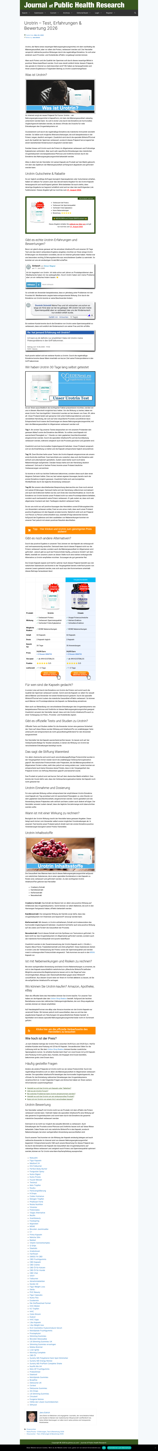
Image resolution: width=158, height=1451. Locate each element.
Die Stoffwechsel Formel (40, 1303)
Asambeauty (35, 1218)
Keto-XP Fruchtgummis (39, 1369)
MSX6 (92, 952)
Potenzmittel (31, 1429)
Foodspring (34, 1221)
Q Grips (33, 1246)
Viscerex (33, 1207)
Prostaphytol (35, 1333)
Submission (38, 13)
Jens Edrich (36, 37)
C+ (31, 1232)
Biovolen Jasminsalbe (39, 1229)
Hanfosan (34, 1254)
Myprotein (34, 1224)
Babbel (33, 1240)
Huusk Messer (36, 1180)
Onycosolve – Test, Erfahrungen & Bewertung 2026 (45, 1434)
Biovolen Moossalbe (38, 1339)
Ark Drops (34, 1391)
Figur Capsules (36, 1295)
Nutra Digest (35, 1174)
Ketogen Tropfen (37, 1199)
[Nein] (155, 1448)
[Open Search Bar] (135, 13)
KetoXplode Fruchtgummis (41, 1331)
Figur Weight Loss (37, 1287)
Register (109, 13)
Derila (32, 1289)
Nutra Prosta (35, 1177)
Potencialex (35, 1210)
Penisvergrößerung (38, 1191)
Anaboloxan (35, 1251)
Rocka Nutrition (36, 1204)
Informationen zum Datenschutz (119, 1448)
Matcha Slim (35, 1237)
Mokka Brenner (36, 1347)
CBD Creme (35, 1265)
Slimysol (33, 1405)
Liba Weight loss (37, 1325)
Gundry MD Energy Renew (41, 1361)
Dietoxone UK (35, 1383)
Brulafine (33, 1380)
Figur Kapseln (35, 1160)
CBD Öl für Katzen (37, 1267)
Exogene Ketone (37, 1399)
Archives (66, 13)
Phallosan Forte (36, 1202)
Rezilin (32, 1215)
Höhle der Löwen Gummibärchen (44, 1402)
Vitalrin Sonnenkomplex (40, 1243)
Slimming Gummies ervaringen (43, 1344)
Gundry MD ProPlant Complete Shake (46, 1363)
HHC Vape (34, 1320)
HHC (32, 1311)
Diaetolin (33, 1248)
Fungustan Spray (37, 1171)
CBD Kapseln (35, 1262)
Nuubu (32, 1188)
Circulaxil (33, 1396)
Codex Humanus (37, 1196)
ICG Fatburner (36, 1166)
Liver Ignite (34, 1350)
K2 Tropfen (34, 1309)
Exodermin (34, 1300)
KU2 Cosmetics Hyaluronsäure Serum (46, 1328)
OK (104, 1448)
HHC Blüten (35, 1306)
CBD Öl (33, 1355)
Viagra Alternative (37, 1213)
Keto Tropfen (35, 1185)
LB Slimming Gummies (39, 1394)
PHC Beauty (35, 1292)
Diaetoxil (33, 1374)
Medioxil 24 (35, 1163)
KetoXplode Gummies (39, 1377)
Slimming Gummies (38, 1336)
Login (97, 13)
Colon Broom (35, 1314)
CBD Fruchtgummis (38, 1259)
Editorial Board (82, 13)
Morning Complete (37, 1352)
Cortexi (33, 1385)
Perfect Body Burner (38, 1169)
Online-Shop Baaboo (59, 998)
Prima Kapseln (36, 1235)
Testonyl (33, 1182)
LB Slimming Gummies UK (41, 1342)
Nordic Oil (34, 1284)
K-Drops (33, 1193)
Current (53, 13)
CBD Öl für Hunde (37, 1270)
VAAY (32, 1276)
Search (24, 13)
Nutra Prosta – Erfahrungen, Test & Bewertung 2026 (45, 1431)
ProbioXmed (35, 1372)
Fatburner (34, 1278)
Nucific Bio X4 (36, 1366)
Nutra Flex (34, 1298)
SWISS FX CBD (36, 1257)
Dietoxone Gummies (38, 1388)
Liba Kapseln (35, 1322)
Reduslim (34, 1158)
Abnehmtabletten (37, 1281)
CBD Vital (34, 1273)
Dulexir (33, 1317)
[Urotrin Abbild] (37, 212)
